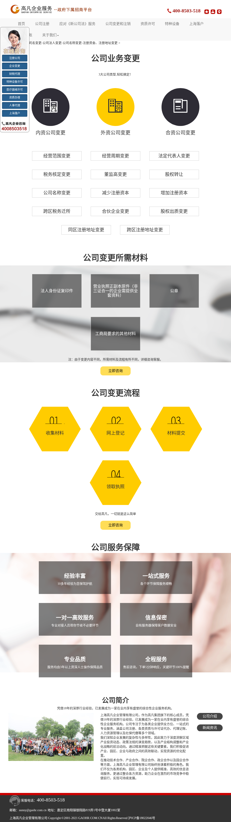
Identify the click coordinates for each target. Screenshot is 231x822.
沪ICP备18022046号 (141, 818)
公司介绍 (210, 716)
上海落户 (196, 24)
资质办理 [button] (14, 97)
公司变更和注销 (118, 24)
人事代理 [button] (14, 105)
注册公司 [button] (14, 58)
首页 (21, 24)
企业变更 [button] (14, 66)
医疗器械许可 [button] (15, 89)
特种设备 (172, 24)
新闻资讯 (210, 728)
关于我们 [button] (49, 35)
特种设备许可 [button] (15, 81)
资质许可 (148, 24)
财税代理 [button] (14, 73)
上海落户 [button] (14, 113)
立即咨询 (115, 371)
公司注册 (42, 24)
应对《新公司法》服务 (77, 24)
